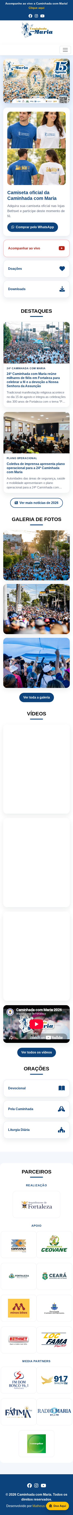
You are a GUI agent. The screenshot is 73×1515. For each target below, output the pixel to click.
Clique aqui (36, 7)
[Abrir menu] (65, 50)
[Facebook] (30, 16)
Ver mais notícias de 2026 (38, 503)
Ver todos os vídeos (36, 1052)
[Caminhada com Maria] (36, 32)
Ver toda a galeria (36, 697)
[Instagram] (36, 16)
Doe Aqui (59, 1505)
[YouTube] (42, 16)
